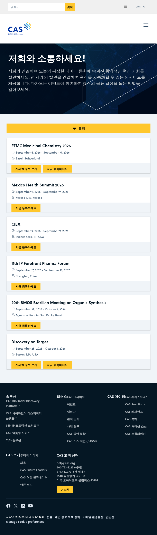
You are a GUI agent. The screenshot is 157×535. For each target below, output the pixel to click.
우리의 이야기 (29, 455)
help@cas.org (66, 463)
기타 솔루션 (13, 440)
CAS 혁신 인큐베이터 (33, 477)
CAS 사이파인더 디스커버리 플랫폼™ (24, 415)
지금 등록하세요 (57, 169)
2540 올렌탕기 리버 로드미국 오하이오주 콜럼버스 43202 (77, 478)
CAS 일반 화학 (76, 433)
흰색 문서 (73, 419)
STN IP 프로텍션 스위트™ (22, 425)
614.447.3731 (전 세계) (71, 471)
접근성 (110, 517)
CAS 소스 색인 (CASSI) (82, 441)
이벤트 (71, 404)
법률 (49, 517)
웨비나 (71, 411)
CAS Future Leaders (33, 470)
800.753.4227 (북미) (69, 467)
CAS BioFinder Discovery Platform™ (22, 403)
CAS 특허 (131, 419)
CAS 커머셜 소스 (136, 426)
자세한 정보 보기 (26, 169)
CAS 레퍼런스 (134, 411)
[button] (125, 7)
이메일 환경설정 (93, 517)
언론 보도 (26, 485)
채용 (23, 462)
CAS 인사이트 (76, 397)
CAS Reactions (135, 404)
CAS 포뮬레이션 (135, 433)
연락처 (65, 489)
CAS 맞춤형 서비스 (18, 433)
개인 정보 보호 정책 (67, 517)
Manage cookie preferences (25, 521)
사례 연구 (73, 426)
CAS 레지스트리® (136, 397)
